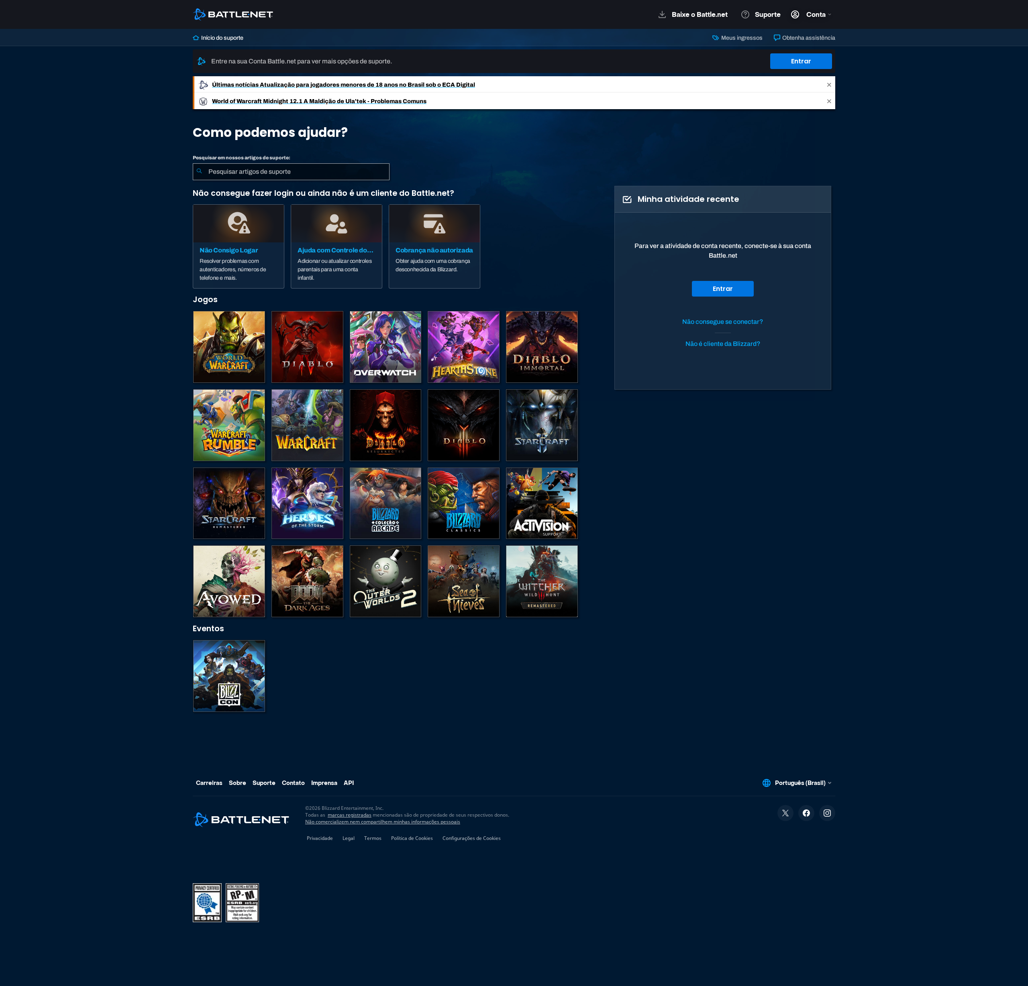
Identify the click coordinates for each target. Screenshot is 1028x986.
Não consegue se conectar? (722, 321)
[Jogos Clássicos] (463, 503)
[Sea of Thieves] (463, 581)
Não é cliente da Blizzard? (723, 343)
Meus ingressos (741, 38)
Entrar (801, 61)
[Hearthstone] (463, 347)
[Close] (829, 84)
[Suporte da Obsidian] (229, 581)
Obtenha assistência (808, 38)
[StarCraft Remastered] (229, 503)
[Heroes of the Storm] (307, 503)
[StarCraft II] (542, 425)
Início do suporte (221, 38)
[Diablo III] (463, 425)
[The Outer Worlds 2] (385, 581)
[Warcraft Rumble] (229, 425)
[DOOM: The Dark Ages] (307, 581)
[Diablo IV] (307, 347)
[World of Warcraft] (229, 347)
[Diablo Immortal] (542, 347)
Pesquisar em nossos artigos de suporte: (241, 158)
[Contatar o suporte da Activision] (542, 503)
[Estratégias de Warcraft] (307, 425)
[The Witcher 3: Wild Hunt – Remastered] (542, 581)
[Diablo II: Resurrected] (385, 425)
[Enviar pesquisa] (199, 171)
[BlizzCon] (229, 676)
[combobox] (291, 171)
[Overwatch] (385, 347)
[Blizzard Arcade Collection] (385, 503)
